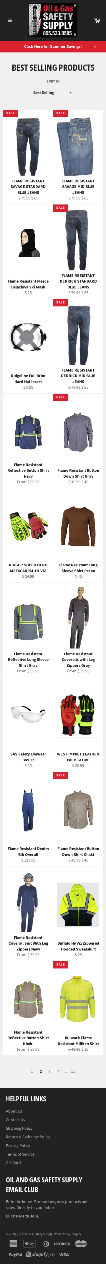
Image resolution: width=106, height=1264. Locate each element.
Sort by (53, 81)
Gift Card (13, 1163)
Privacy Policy (18, 1146)
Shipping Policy (19, 1128)
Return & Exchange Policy (28, 1137)
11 (73, 1072)
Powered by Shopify (67, 1234)
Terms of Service (20, 1154)
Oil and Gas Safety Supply (34, 1234)
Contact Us (15, 1120)
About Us (14, 1111)
